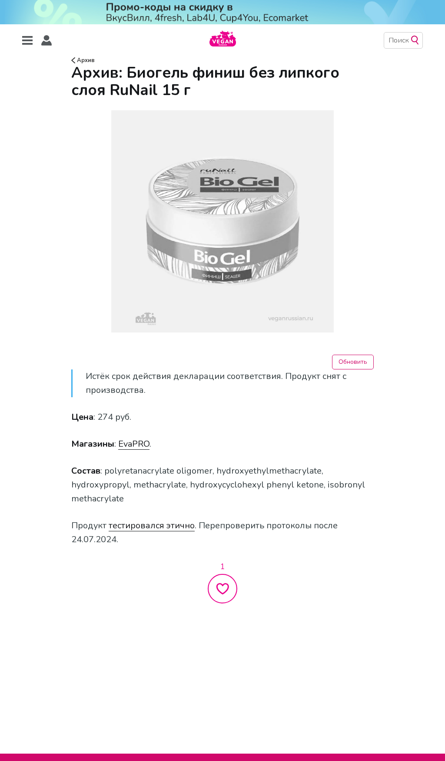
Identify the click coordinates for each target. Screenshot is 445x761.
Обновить (353, 362)
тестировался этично (152, 525)
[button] (46, 40)
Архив (85, 60)
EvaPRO (133, 444)
